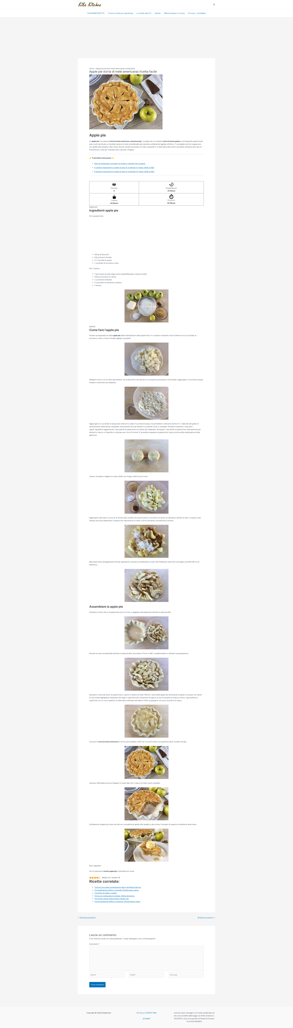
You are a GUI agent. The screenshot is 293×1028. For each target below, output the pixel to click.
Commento (94, 944)
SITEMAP (146, 1019)
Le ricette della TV (144, 13)
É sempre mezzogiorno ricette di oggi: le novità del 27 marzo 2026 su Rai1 (124, 171)
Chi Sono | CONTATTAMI (146, 1013)
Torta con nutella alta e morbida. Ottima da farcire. (114, 896)
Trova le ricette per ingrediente (120, 13)
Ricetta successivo (206, 918)
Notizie (158, 13)
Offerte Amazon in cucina (174, 13)
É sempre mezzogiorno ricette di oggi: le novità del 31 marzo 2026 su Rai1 (124, 167)
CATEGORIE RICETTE (95, 13)
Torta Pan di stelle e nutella (105, 893)
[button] (214, 4)
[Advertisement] (146, 41)
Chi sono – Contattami (197, 13)
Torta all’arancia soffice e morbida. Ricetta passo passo (116, 890)
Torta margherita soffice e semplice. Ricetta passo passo (117, 901)
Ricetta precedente (87, 918)
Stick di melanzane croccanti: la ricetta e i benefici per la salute (119, 163)
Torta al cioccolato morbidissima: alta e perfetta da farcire (117, 887)
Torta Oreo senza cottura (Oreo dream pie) (111, 899)
